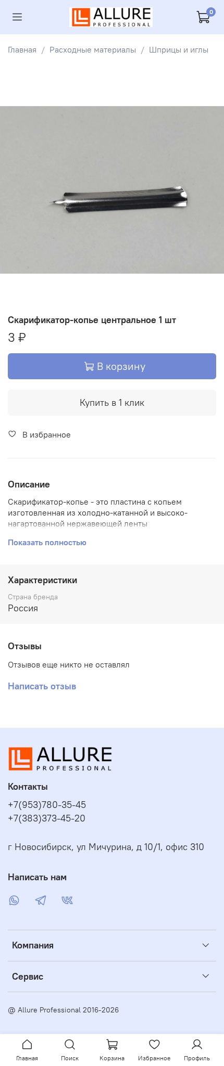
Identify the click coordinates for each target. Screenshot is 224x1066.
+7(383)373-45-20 (46, 818)
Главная (22, 49)
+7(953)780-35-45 (47, 805)
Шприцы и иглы (178, 49)
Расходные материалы (92, 49)
